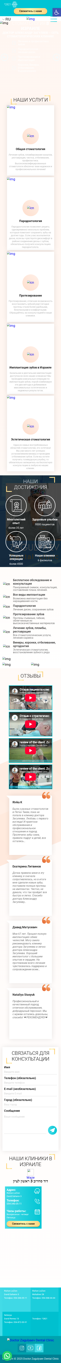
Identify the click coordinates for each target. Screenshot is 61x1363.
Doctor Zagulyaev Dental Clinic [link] (41, 1358)
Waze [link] (31, 1177)
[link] (57, 12)
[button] (4, 57)
